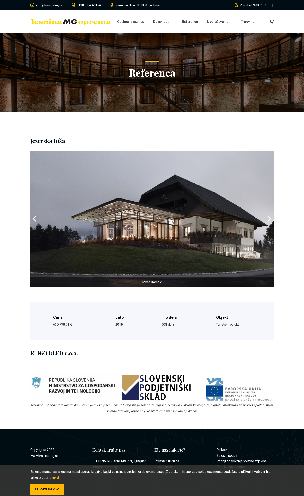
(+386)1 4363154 (89, 5)
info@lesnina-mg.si (49, 5)
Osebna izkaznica (130, 22)
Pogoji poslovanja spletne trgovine (242, 461)
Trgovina (247, 22)
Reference (190, 22)
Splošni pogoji (227, 456)
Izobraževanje (217, 22)
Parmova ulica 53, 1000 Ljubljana (138, 5)
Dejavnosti (161, 22)
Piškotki (222, 450)
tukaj (55, 478)
